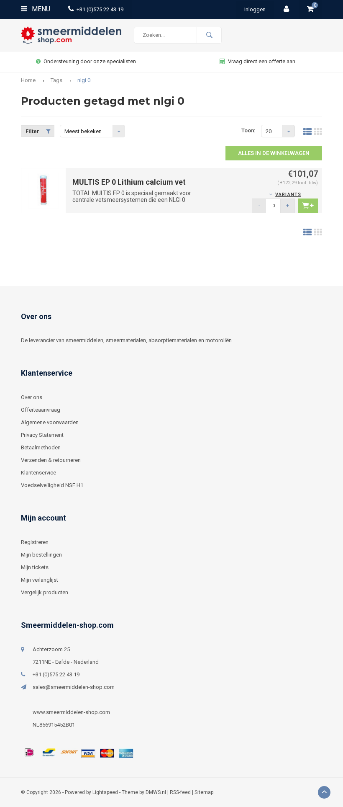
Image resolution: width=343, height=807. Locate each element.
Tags (56, 80)
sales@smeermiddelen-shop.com (74, 687)
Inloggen (255, 9)
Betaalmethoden (41, 447)
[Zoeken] (209, 35)
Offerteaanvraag (40, 410)
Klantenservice (38, 472)
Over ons (31, 397)
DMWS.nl (156, 792)
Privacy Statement (42, 435)
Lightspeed (105, 792)
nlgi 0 (83, 80)
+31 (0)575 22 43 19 (100, 9)
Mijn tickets (35, 567)
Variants (288, 194)
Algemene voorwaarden (50, 422)
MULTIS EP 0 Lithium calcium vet (129, 182)
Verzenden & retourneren (51, 460)
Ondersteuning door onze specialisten (90, 61)
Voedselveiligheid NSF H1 (52, 485)
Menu (40, 9)
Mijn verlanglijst (39, 580)
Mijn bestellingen (41, 555)
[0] (310, 9)
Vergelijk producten (44, 592)
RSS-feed (180, 792)
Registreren (35, 542)
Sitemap (204, 792)
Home (28, 80)
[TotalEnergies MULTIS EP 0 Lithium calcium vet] (43, 190)
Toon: (248, 130)
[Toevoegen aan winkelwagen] (308, 206)
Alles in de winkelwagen (274, 153)
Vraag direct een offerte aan (261, 61)
